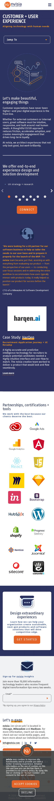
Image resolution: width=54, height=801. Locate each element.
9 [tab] (34, 199)
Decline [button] (27, 792)
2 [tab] (16, 196)
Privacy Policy (39, 705)
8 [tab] (27, 199)
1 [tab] (9, 196)
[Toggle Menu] (49, 5)
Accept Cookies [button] (25, 784)
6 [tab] (45, 196)
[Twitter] (35, 743)
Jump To (12, 39)
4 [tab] (30, 196)
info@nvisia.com (11, 743)
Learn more (8, 373)
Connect (27, 209)
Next (50, 191)
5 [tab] (38, 196)
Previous (3, 191)
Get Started (27, 639)
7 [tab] (20, 199)
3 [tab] (23, 196)
